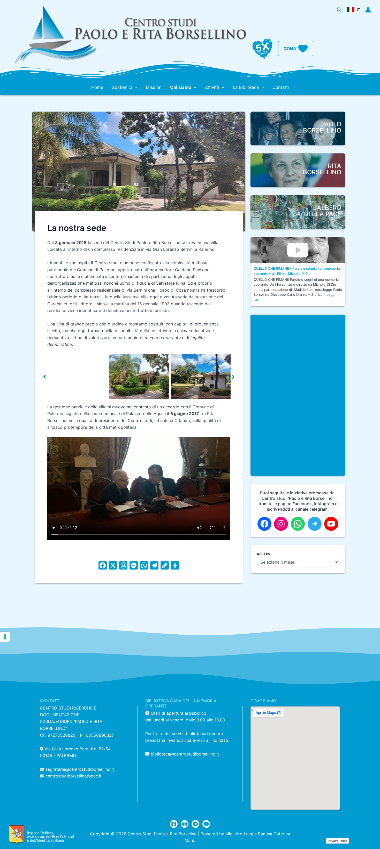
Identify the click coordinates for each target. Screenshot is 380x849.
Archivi (264, 554)
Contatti (280, 87)
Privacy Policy (337, 841)
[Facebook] (102, 566)
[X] (113, 566)
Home (97, 87)
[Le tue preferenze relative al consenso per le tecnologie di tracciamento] (5, 637)
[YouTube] (206, 824)
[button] (295, 48)
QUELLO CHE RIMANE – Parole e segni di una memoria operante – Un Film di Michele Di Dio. (297, 271)
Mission (154, 87)
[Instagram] (184, 824)
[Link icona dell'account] (368, 10)
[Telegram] (195, 824)
